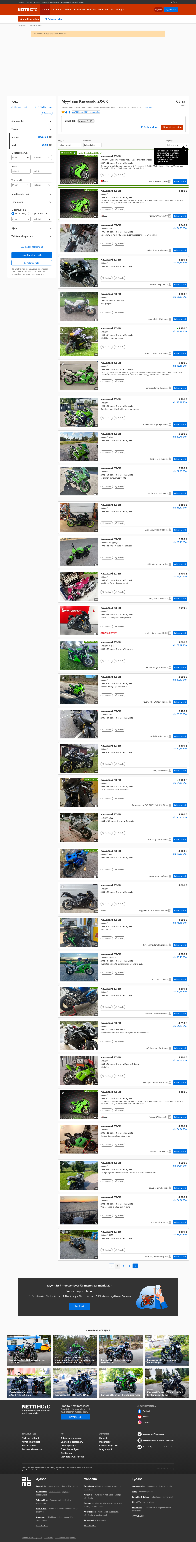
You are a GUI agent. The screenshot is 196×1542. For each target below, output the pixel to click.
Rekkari (75, 2)
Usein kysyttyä (68, 1445)
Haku (46, 9)
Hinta (14, 166)
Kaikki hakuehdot (34, 247)
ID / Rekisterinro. (45, 107)
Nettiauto (21, 2)
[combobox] (31, 136)
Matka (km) (20, 213)
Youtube (146, 1417)
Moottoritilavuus (20, 153)
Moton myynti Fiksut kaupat (153, 1434)
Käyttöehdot (67, 1453)
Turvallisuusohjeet (70, 1449)
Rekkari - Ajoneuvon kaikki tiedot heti (157, 1447)
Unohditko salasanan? (72, 1441)
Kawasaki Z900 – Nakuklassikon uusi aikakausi (29, 1350)
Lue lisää (79, 1306)
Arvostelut (103, 9)
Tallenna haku (55, 19)
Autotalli (29, 2)
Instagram (147, 1422)
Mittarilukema (18, 210)
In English (174, 2)
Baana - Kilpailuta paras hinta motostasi (158, 1440)
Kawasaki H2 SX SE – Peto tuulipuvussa (121, 1383)
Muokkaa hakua (31, 19)
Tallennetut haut (30, 1438)
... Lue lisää (147, 107)
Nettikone (45, 2)
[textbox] (29, 136)
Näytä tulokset (31, 255)
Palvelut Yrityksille (108, 1445)
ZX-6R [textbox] (47, 144)
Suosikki (108, 175)
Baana (81, 2)
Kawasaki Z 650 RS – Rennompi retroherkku (121, 1350)
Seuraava (135, 1266)
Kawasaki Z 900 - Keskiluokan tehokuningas (167, 1350)
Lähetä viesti (180, 181)
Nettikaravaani (66, 2)
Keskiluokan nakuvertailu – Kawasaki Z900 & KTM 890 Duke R (29, 1383)
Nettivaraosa (54, 2)
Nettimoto (27, 9)
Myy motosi (171, 9)
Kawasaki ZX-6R (123, 167)
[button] (69, 143)
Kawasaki (32, 25)
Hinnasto (103, 1438)
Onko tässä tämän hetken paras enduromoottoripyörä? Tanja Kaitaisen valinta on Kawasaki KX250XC (75, 1350)
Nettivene (37, 2)
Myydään (22, 25)
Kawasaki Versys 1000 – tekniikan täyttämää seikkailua (167, 1383)
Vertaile (121, 175)
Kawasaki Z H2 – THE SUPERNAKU (75, 1383)
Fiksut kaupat (117, 9)
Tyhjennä (47, 113)
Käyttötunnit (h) (39, 213)
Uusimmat (56, 9)
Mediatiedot (105, 1441)
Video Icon (79, 307)
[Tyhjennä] (51, 137)
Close (185, 150)
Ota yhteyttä (105, 1449)
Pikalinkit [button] (78, 9)
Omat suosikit (29, 1445)
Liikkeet (67, 9)
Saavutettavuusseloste (72, 1456)
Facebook (146, 1411)
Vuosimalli (16, 180)
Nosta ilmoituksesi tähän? (89, 153)
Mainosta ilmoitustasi (33, 1449)
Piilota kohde (63, 226)
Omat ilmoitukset (31, 1441)
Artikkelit (91, 9)
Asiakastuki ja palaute (72, 1438)
